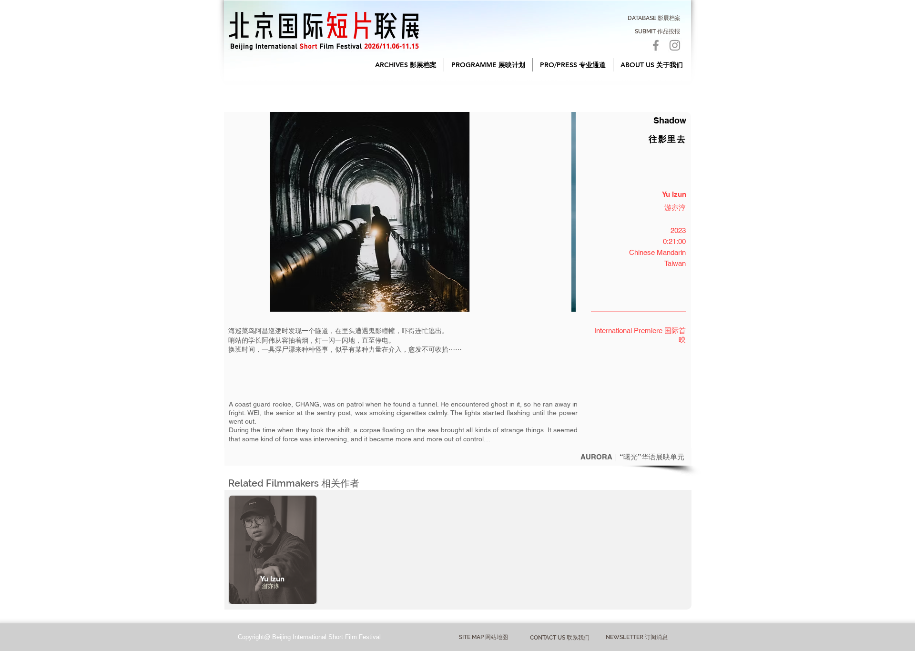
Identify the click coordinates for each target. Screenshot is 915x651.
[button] (406, 64)
